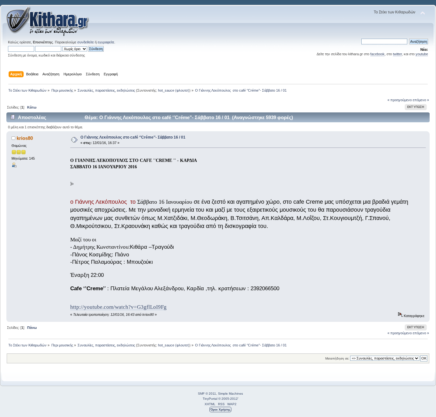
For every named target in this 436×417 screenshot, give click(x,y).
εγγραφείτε (106, 42)
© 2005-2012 (228, 398)
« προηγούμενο (399, 100)
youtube (422, 54)
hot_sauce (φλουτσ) (173, 90)
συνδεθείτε (85, 42)
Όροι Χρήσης (220, 409)
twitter (397, 54)
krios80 (25, 138)
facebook (377, 54)
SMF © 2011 (207, 393)
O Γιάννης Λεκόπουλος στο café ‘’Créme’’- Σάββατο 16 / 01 (132, 137)
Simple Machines (230, 393)
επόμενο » (421, 100)
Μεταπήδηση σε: (337, 358)
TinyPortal (210, 398)
